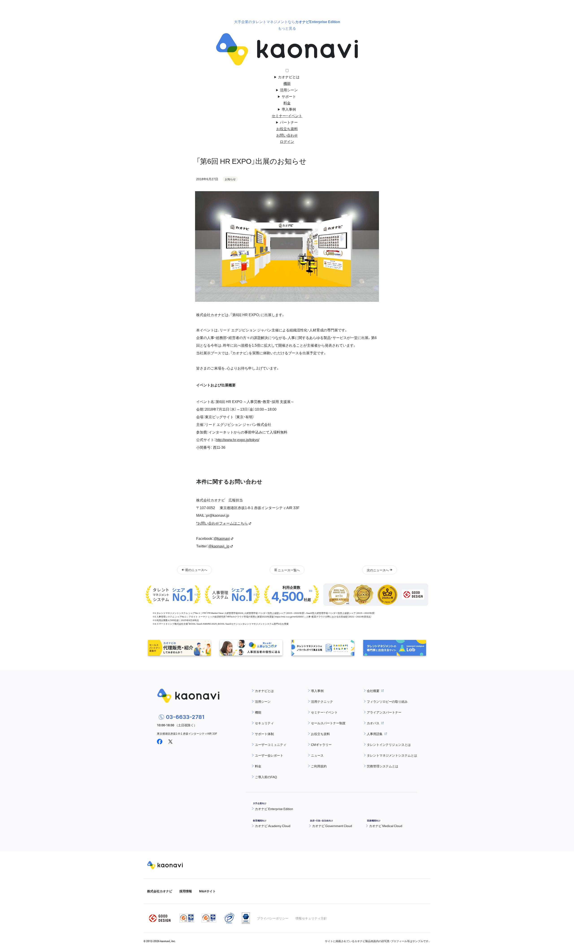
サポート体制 (264, 733)
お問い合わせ (287, 135)
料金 (287, 102)
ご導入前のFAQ (266, 777)
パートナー (289, 122)
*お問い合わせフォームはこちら (222, 523)
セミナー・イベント (287, 115)
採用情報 (185, 891)
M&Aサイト (207, 891)
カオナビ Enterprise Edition (274, 808)
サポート (289, 96)
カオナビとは (289, 76)
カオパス (373, 723)
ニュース (317, 755)
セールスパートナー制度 (328, 723)
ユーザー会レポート (269, 755)
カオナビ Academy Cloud (272, 825)
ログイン (287, 141)
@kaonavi (222, 538)
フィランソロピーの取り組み (387, 701)
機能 (287, 83)
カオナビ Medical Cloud (385, 825)
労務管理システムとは (382, 766)
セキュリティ (264, 723)
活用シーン (289, 89)
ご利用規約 (319, 766)
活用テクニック (322, 701)
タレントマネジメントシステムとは (392, 755)
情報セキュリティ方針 (311, 918)
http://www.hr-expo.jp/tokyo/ (237, 439)
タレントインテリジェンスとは (389, 744)
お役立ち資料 (287, 128)
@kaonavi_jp (218, 546)
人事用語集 (375, 733)
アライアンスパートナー (384, 712)
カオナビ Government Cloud (332, 825)
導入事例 (289, 109)
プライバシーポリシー (272, 918)
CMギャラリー (321, 744)
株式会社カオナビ (159, 891)
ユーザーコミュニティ (270, 744)
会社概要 (373, 690)
